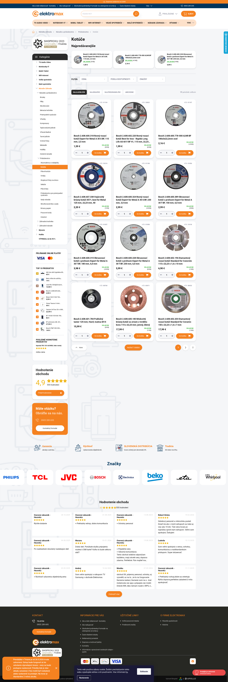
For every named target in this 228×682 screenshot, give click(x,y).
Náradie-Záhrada (45, 88)
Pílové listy (44, 189)
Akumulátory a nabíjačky (50, 163)
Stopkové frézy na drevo (49, 180)
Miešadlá (43, 145)
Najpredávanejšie (113, 92)
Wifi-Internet (43, 75)
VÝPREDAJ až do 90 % (47, 239)
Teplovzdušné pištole (47, 128)
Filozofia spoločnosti (169, 621)
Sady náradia (45, 200)
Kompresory (44, 123)
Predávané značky (129, 625)
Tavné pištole (45, 136)
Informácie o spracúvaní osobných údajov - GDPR (98, 651)
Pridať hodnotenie (44, 393)
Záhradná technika (46, 221)
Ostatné (44, 217)
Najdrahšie (95, 92)
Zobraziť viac (114, 594)
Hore (81, 347)
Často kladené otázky (127, 6)
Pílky (41, 101)
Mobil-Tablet (44, 71)
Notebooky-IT (44, 67)
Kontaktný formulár (50, 428)
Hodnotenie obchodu (114, 502)
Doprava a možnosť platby (92, 642)
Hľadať (136, 14)
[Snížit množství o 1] (76, 152)
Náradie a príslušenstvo (48, 93)
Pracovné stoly (46, 213)
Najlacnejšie (79, 92)
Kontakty (85, 646)
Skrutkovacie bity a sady (49, 204)
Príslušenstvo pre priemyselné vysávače (51, 194)
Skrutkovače (44, 106)
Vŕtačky (43, 119)
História (165, 625)
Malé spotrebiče (45, 84)
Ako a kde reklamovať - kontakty (44, 6)
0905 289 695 (47, 420)
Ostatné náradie (46, 154)
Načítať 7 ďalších (133, 347)
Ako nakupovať (64, 6)
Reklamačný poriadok (90, 638)
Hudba (41, 234)
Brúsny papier (46, 208)
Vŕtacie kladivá (45, 132)
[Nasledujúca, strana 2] (185, 347)
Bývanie (42, 230)
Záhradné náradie (45, 226)
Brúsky (42, 97)
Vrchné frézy (44, 141)
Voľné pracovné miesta (130, 621)
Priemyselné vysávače (48, 115)
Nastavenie (84, 678)
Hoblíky (42, 150)
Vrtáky (43, 176)
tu (127, 672)
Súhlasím (144, 671)
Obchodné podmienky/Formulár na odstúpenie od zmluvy (95, 6)
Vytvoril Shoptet (172, 679)
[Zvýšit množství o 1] (87, 152)
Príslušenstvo (45, 158)
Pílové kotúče (45, 171)
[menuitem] (41, 22)
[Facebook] (193, 661)
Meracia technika (46, 110)
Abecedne (129, 92)
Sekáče (43, 184)
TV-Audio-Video (45, 62)
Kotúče (43, 167)
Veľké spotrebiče (45, 80)
